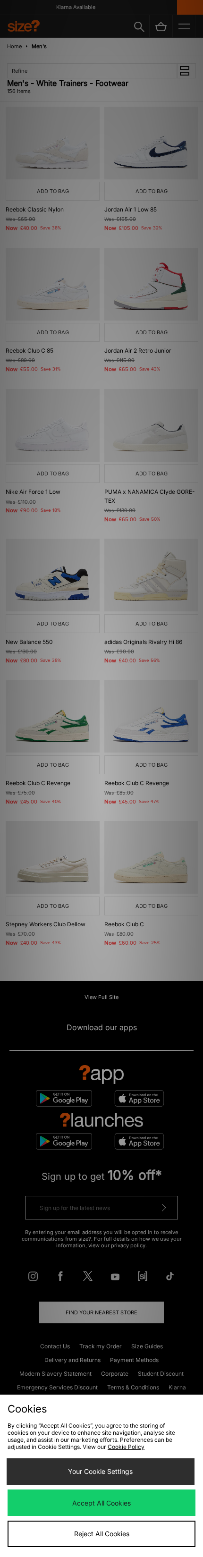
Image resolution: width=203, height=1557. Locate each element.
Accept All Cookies (101, 1503)
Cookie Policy (126, 1446)
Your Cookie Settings (100, 1471)
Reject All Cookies (101, 1534)
